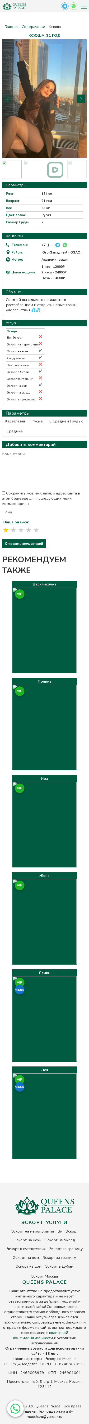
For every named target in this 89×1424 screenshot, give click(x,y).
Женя (44, 875)
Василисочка (44, 584)
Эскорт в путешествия (22, 399)
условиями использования (53, 1340)
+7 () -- (47, 245)
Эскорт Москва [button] (44, 1276)
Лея (44, 1070)
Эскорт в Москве (61, 1358)
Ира (44, 778)
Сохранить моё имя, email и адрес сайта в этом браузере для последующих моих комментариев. (41, 498)
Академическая (55, 259)
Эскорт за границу (20, 379)
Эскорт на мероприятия (23, 344)
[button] (15, 1408)
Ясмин (44, 972)
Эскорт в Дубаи (18, 372)
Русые (37, 421)
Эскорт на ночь (17, 351)
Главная (11, 26)
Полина (45, 681)
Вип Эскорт (15, 338)
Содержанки (33, 26)
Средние (15, 431)
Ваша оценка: (16, 522)
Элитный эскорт (18, 365)
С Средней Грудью (66, 421)
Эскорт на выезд (18, 393)
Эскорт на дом (17, 386)
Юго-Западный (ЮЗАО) (62, 252)
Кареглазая (15, 421)
